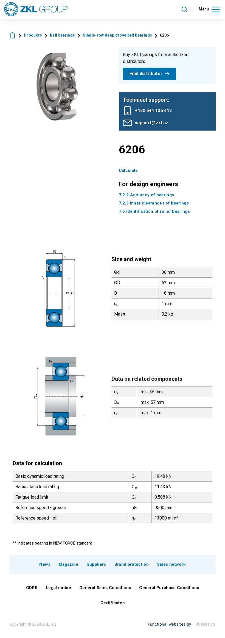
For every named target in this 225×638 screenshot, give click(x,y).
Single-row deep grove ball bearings (117, 35)
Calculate (128, 170)
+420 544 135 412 (153, 110)
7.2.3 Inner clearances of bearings (154, 203)
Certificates (112, 602)
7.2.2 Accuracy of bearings (146, 194)
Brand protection (131, 564)
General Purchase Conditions (169, 587)
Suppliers (96, 564)
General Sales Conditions (105, 587)
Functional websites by (169, 624)
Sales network (171, 564)
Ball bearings (62, 35)
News (44, 564)
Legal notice (58, 587)
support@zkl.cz (151, 122)
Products (33, 35)
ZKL (12, 35)
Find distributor (146, 73)
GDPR (32, 587)
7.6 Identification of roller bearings (154, 211)
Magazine (68, 564)
